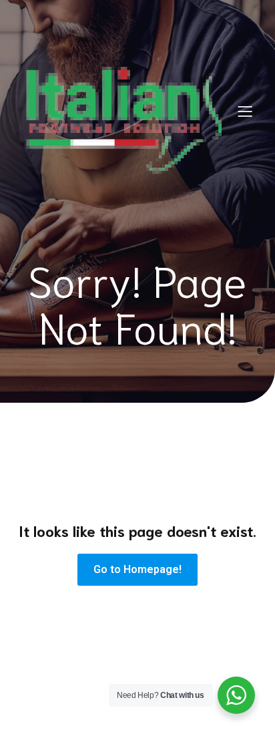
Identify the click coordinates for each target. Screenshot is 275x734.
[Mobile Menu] (245, 111)
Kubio (175, 725)
